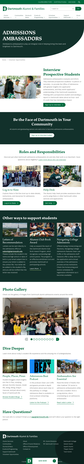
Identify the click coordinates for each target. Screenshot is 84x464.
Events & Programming (38, 16)
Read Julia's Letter (64, 403)
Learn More (34, 269)
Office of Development (30, 446)
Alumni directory (45, 2)
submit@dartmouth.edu (12, 251)
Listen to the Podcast (38, 403)
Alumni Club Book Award (40, 241)
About (78, 15)
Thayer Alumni (68, 449)
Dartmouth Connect (52, 444)
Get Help (48, 203)
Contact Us (26, 449)
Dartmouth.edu (60, 2)
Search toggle (79, 2)
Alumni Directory (51, 441)
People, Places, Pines (14, 376)
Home (4, 60)
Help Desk (49, 189)
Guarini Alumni (68, 446)
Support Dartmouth (67, 16)
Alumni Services (7, 16)
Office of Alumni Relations (31, 444)
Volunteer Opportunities (53, 16)
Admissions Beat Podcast (39, 377)
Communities (19, 15)
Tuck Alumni (68, 452)
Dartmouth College (70, 441)
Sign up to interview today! (42, 135)
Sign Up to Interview (53, 105)
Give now (71, 2)
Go (78, 8)
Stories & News (28, 16)
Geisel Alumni (68, 444)
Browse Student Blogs (11, 397)
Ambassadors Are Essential (66, 377)
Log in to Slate (11, 189)
